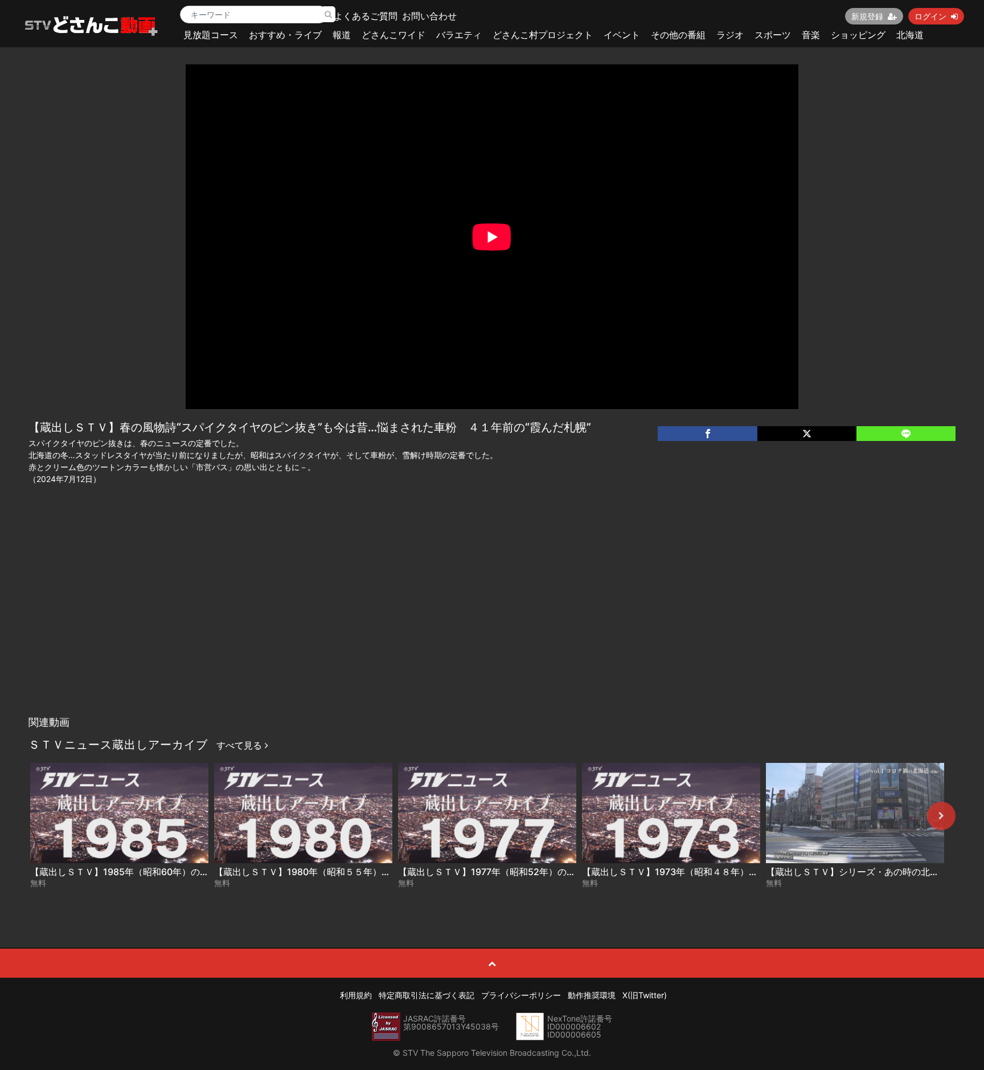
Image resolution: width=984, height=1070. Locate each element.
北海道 (910, 34)
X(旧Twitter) (644, 995)
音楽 (811, 34)
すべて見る (240, 745)
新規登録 (867, 16)
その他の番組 (678, 34)
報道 (342, 34)
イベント (622, 34)
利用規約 (356, 995)
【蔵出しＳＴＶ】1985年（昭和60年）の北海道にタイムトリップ (165, 871)
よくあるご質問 (365, 16)
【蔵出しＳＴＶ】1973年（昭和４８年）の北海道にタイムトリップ (720, 871)
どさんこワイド (393, 34)
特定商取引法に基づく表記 (426, 995)
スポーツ (773, 34)
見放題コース (210, 34)
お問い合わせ (429, 16)
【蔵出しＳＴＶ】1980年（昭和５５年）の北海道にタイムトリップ (352, 871)
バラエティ (459, 34)
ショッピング (858, 34)
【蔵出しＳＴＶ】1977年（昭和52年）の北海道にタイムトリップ (532, 871)
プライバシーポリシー (521, 995)
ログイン (930, 16)
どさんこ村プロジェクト (543, 34)
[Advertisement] (492, 625)
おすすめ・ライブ (285, 34)
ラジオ (730, 34)
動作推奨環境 (592, 995)
